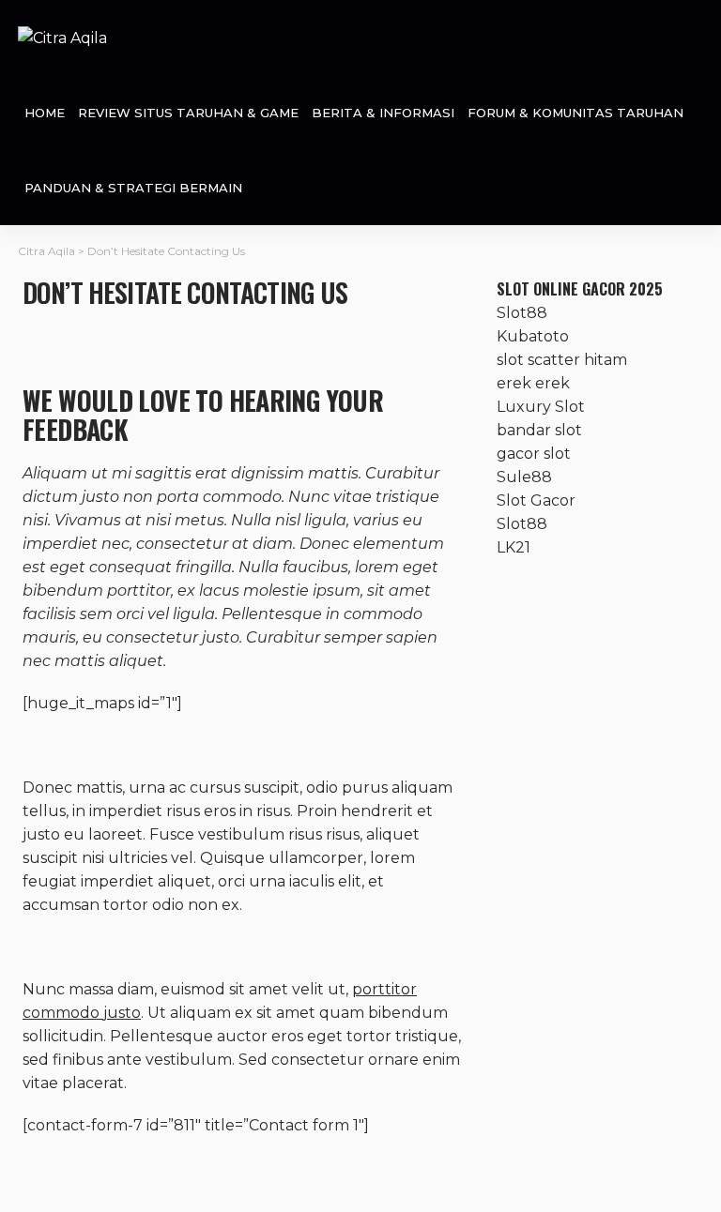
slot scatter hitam (562, 360)
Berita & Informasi (383, 112)
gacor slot (534, 453)
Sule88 (524, 477)
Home (44, 112)
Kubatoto (533, 336)
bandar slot (539, 430)
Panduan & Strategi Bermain (133, 187)
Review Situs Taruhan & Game (188, 112)
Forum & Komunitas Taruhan (575, 112)
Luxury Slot (541, 407)
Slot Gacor (536, 500)
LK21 (513, 547)
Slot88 (522, 313)
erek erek (533, 383)
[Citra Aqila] (62, 37)
